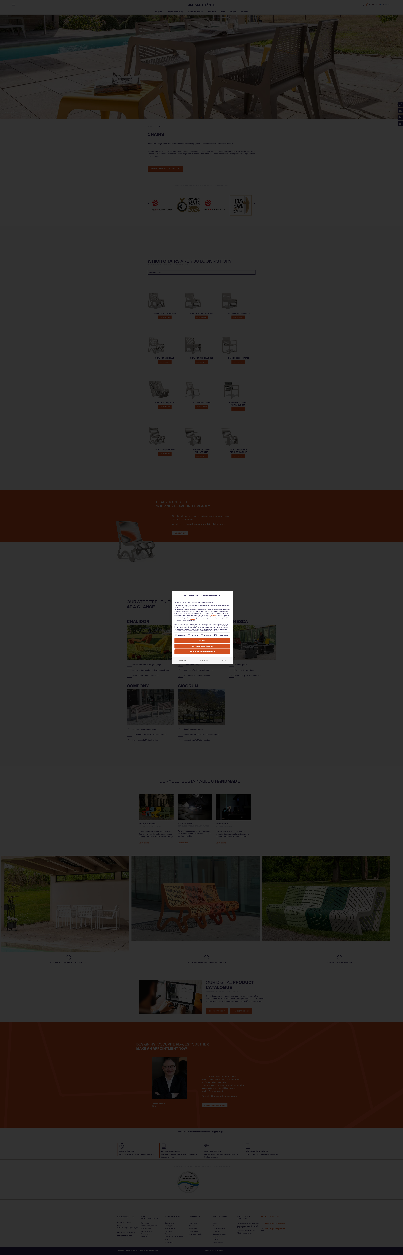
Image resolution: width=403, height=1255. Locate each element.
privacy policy (212, 615)
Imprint (224, 660)
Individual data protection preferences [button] (202, 652)
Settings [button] (192, 619)
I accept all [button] (202, 640)
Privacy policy (204, 660)
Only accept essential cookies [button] (202, 646)
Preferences (182, 660)
